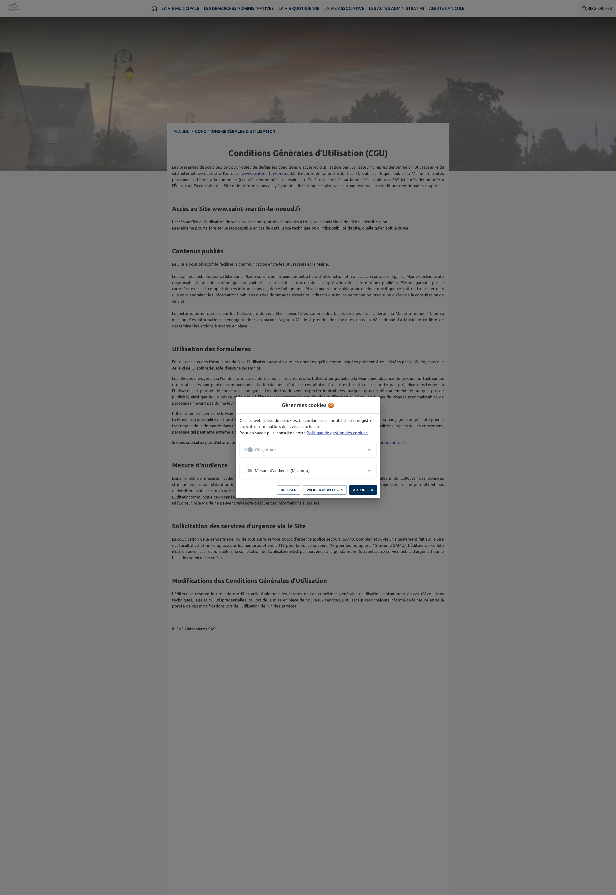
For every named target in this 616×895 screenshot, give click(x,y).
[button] (308, 449)
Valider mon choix (325, 490)
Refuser (288, 490)
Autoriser (363, 490)
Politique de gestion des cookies (337, 432)
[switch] (245, 470)
